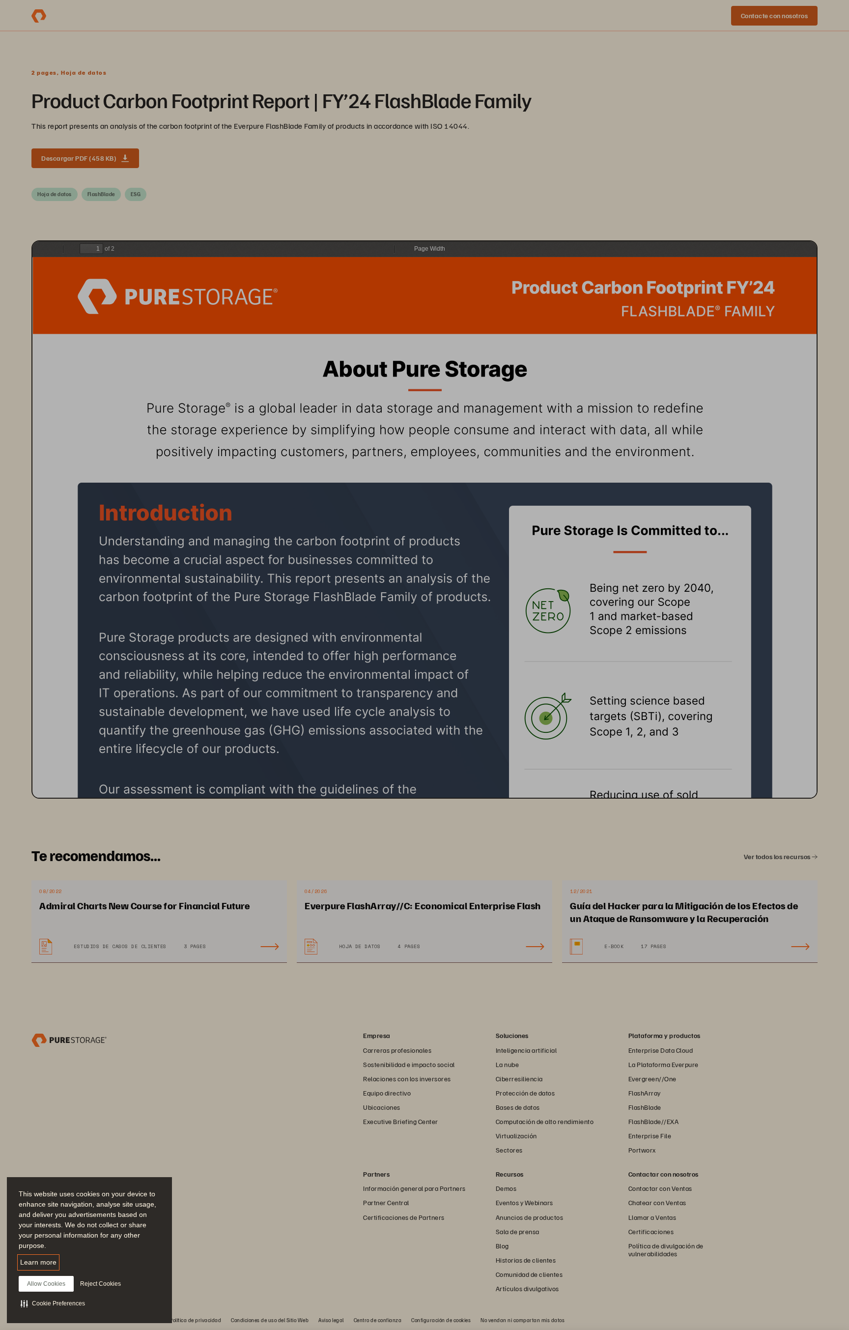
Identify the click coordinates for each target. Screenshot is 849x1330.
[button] (53, 1303)
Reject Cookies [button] (100, 1283)
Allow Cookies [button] (46, 1283)
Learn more (38, 1262)
